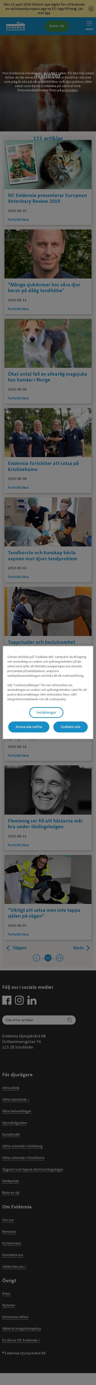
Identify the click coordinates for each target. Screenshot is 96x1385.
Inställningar (46, 712)
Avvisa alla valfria (29, 727)
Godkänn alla (70, 727)
